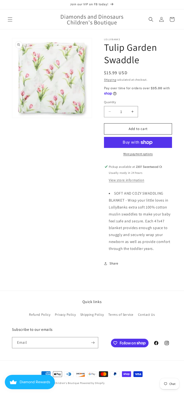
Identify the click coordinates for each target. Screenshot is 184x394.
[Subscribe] (92, 342)
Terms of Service (120, 314)
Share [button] (113, 263)
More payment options (138, 154)
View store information (126, 180)
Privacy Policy (65, 314)
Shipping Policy (92, 314)
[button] (10, 19)
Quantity (110, 102)
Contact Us (146, 314)
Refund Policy (39, 314)
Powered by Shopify (92, 383)
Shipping (110, 79)
